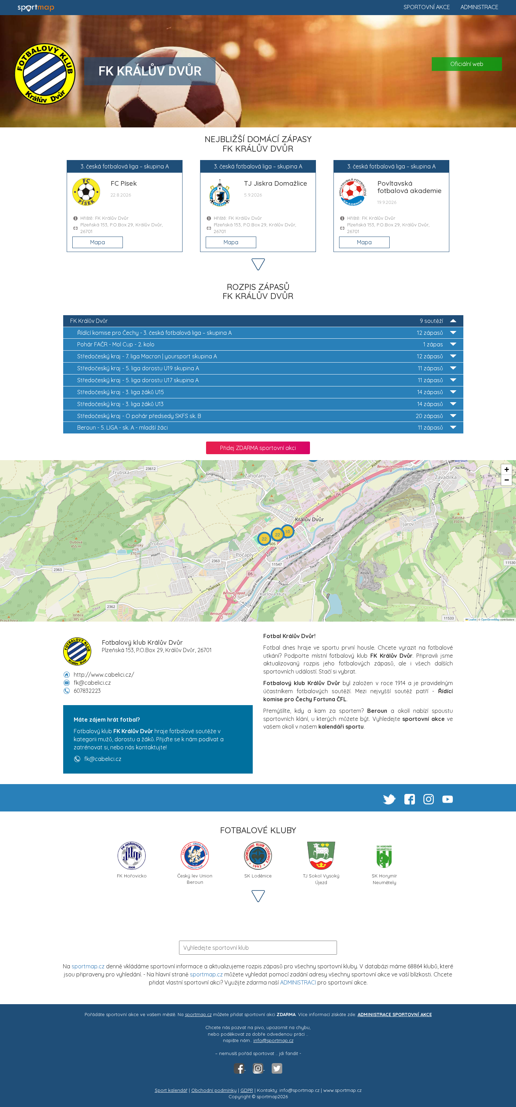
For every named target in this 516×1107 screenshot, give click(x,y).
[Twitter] (277, 1068)
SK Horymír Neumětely (384, 878)
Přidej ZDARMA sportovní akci (258, 447)
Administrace (479, 7)
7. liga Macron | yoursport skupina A (260, 356)
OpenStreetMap (490, 619)
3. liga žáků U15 (260, 392)
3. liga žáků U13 (260, 403)
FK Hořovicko (132, 876)
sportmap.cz (88, 966)
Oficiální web (466, 63)
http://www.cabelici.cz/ (104, 674)
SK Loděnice (258, 876)
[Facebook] (240, 1068)
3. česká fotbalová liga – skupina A (260, 332)
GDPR (246, 1090)
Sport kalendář (171, 1090)
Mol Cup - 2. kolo (260, 344)
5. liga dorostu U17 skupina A (260, 380)
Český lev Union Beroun (194, 878)
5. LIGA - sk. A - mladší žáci (260, 427)
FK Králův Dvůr (256, 320)
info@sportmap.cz (273, 1040)
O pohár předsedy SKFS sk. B (260, 415)
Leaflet (472, 619)
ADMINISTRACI (298, 982)
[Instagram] (259, 1068)
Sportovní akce (427, 7)
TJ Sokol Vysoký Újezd (321, 878)
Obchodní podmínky (214, 1090)
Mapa (97, 242)
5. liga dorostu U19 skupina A (260, 368)
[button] (287, 531)
